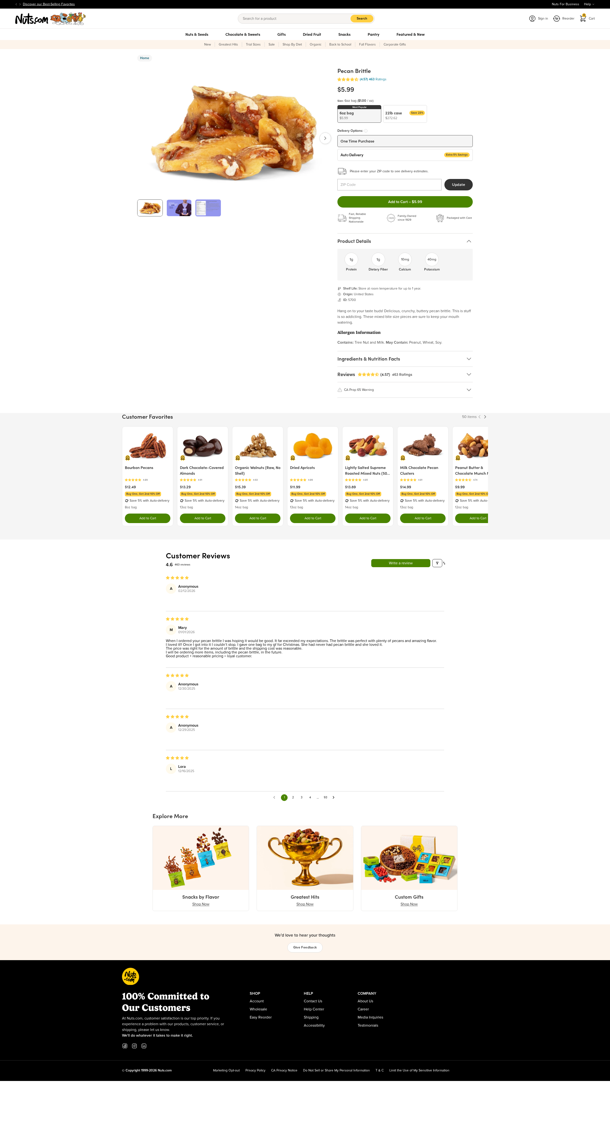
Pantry (373, 34)
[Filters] (437, 563)
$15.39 (240, 486)
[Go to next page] (335, 797)
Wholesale (258, 1009)
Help (587, 4)
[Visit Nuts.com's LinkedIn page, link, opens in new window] (144, 1046)
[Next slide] (20, 4)
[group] (150, 207)
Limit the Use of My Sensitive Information (419, 1070)
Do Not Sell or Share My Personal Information (336, 1070)
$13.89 (350, 486)
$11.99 (295, 486)
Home (144, 58)
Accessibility (314, 1025)
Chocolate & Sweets (242, 34)
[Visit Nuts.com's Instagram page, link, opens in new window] (134, 1046)
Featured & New (410, 34)
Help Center (314, 1009)
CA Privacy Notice (284, 1070)
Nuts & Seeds (196, 34)
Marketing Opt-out (226, 1070)
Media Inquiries (370, 1017)
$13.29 (185, 486)
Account (257, 1001)
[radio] (359, 114)
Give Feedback (305, 947)
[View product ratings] (147, 480)
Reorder (568, 18)
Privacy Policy (255, 1070)
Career (363, 1009)
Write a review (401, 563)
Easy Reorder (261, 1017)
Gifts (281, 34)
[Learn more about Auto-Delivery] (366, 131)
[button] (347, 79)
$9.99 (460, 486)
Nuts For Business (565, 4)
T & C (380, 1070)
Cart (589, 17)
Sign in (543, 18)
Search (362, 18)
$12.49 (130, 486)
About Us (365, 1001)
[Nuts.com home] (50, 18)
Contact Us (313, 1001)
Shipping (311, 1017)
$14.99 (405, 486)
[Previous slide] (16, 4)
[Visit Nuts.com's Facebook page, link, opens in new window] (125, 1046)
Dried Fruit (312, 34)
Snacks (344, 34)
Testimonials (368, 1025)
